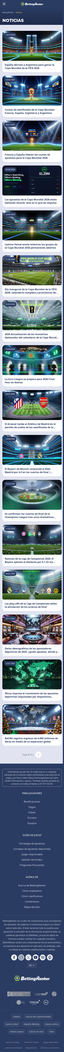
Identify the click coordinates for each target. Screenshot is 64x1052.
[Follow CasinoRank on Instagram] (21, 957)
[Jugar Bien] (41, 994)
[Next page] (38, 755)
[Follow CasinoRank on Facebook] (14, 957)
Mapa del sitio (32, 907)
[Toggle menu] (4, 4)
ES (30, 965)
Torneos (32, 817)
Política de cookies (31, 1042)
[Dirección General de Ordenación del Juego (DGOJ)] (18, 994)
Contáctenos (32, 901)
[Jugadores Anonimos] (54, 994)
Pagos (32, 807)
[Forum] (35, 1002)
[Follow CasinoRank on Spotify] (43, 957)
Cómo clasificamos (32, 896)
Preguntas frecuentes (32, 865)
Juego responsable (32, 854)
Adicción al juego (12, 1042)
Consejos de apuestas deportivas (32, 849)
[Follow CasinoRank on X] (28, 957)
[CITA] (21, 1002)
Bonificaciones (32, 801)
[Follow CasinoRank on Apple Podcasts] (50, 957)
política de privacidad (13, 1048)
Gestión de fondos (32, 859)
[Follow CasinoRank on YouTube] (36, 957)
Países (32, 812)
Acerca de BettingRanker (32, 885)
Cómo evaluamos (32, 890)
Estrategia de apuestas (32, 843)
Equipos (32, 823)
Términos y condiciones (50, 1048)
